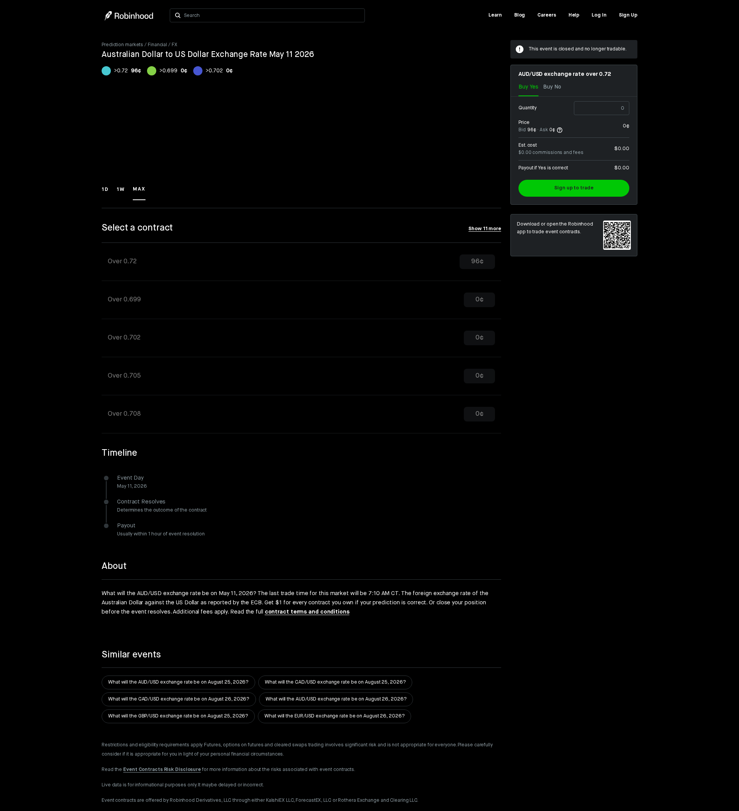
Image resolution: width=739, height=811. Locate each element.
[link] (495, 15)
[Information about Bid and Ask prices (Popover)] (560, 130)
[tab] (301, 262)
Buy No (552, 87)
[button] (105, 193)
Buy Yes (528, 87)
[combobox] (272, 15)
